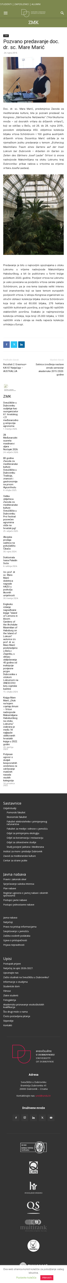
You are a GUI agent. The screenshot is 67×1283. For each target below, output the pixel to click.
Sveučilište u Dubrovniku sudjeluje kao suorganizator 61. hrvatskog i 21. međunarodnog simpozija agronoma (10, 414)
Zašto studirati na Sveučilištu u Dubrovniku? (26, 977)
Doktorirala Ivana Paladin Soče (10, 560)
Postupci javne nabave (15, 900)
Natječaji (8, 922)
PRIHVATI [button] (46, 1277)
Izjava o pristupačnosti (15, 940)
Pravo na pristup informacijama (19, 926)
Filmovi (7, 990)
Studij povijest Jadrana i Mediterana (25, 846)
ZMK (33, 22)
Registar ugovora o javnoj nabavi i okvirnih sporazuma (25, 894)
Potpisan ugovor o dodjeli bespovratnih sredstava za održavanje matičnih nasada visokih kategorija (10, 767)
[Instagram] (24, 1117)
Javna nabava (14, 874)
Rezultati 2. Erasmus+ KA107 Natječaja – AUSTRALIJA (15, 368)
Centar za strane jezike (15, 860)
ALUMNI (36, 4)
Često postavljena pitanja (16, 1016)
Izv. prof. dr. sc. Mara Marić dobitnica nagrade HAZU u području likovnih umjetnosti (9, 584)
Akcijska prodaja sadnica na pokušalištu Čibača (9, 543)
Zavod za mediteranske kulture (19, 855)
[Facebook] (6, 344)
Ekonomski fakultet (17, 817)
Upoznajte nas (11, 972)
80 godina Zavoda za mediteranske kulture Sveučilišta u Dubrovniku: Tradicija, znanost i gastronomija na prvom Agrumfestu (10, 473)
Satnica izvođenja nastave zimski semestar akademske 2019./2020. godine (50, 369)
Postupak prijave (12, 963)
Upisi (7, 958)
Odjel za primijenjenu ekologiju (23, 833)
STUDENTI (6, 4)
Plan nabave (9, 888)
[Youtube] (51, 1118)
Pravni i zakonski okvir (14, 879)
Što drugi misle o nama (15, 1011)
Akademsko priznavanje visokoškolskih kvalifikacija (23, 1006)
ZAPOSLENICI (21, 4)
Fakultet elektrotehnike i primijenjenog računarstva (27, 823)
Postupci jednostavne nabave (18, 904)
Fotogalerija (9, 1000)
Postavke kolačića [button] (26, 1277)
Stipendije (8, 1020)
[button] (5, 13)
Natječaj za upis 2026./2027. (18, 968)
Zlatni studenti (10, 995)
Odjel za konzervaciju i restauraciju (25, 837)
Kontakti (7, 1025)
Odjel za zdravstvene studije (21, 842)
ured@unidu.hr (43, 1095)
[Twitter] (14, 344)
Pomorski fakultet (16, 812)
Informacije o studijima (15, 981)
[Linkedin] (21, 344)
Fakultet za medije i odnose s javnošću (27, 828)
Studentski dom (11, 986)
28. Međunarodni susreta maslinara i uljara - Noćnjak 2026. (10, 442)
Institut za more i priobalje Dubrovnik (22, 851)
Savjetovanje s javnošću (16, 931)
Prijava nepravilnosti (13, 944)
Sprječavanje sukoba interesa (18, 883)
